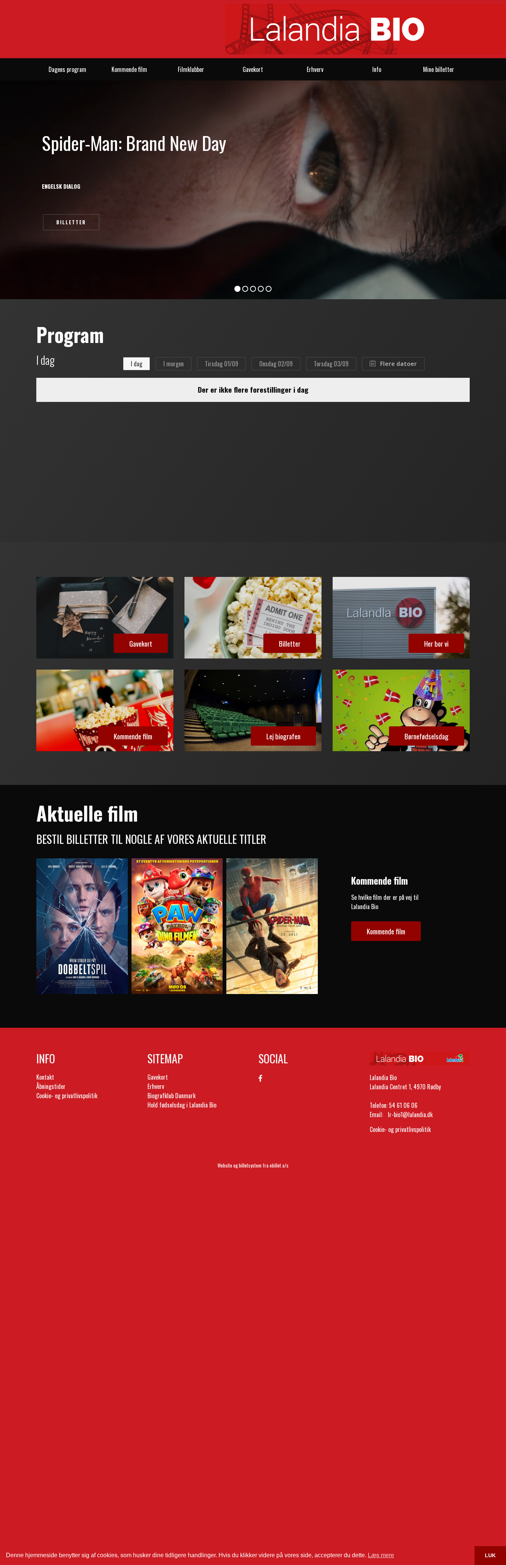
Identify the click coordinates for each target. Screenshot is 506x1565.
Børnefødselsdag (427, 736)
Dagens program (67, 69)
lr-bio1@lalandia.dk (410, 1114)
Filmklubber (191, 69)
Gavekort (253, 69)
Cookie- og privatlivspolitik (66, 1095)
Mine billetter (438, 69)
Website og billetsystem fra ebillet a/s (253, 1165)
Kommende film (129, 69)
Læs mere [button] (381, 1555)
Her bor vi (436, 643)
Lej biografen (283, 736)
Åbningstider (51, 1086)
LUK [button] (490, 1555)
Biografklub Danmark (171, 1095)
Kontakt (45, 1077)
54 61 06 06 (403, 1105)
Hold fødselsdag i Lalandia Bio (181, 1104)
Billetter (71, 222)
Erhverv (315, 69)
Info (376, 69)
